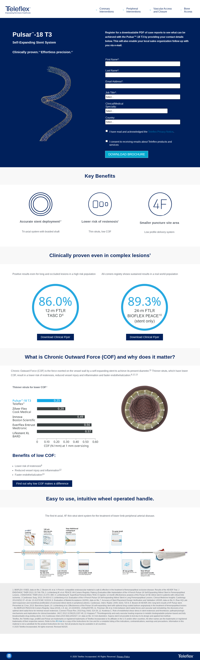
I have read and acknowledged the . (141, 131)
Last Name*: (112, 70)
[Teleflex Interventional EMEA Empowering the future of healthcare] (18, 10)
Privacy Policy (123, 656)
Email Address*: (114, 81)
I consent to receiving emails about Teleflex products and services (140, 143)
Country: (110, 117)
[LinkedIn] (9, 656)
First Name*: (112, 59)
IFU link (59, 621)
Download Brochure (126, 154)
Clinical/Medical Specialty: (114, 105)
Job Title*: (110, 92)
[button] (97, 10)
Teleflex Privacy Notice (160, 131)
